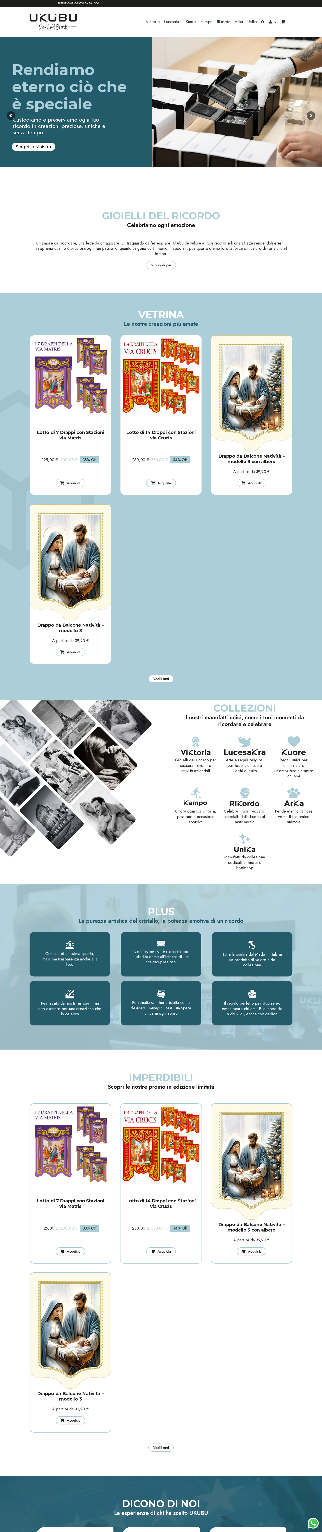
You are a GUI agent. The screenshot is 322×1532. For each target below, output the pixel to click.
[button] (262, 22)
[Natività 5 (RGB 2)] (251, 337)
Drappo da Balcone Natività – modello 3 (70, 627)
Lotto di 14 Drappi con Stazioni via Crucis (161, 435)
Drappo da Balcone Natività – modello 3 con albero (251, 458)
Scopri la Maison (33, 146)
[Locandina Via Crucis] (160, 337)
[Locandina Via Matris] (70, 337)
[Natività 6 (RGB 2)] (70, 506)
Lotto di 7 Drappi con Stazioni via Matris (70, 435)
